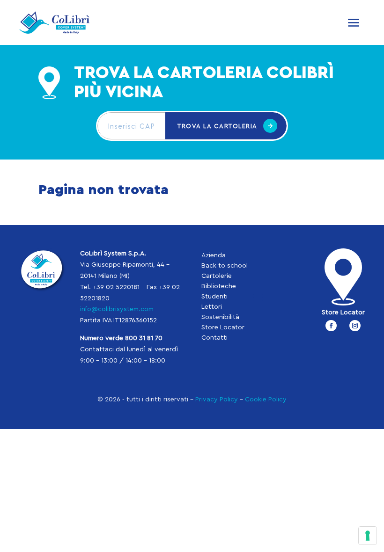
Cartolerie (216, 276)
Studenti (214, 296)
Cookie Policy (266, 399)
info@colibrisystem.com (117, 309)
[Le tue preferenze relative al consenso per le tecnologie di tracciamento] (368, 536)
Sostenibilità (220, 317)
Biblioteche (218, 286)
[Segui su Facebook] (331, 325)
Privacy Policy (216, 399)
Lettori (211, 307)
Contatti (214, 337)
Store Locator (222, 327)
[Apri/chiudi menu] (353, 22)
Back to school (224, 265)
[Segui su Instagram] (355, 325)
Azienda (213, 255)
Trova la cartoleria (217, 126)
